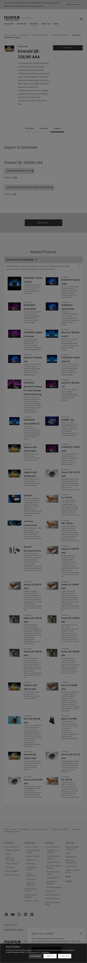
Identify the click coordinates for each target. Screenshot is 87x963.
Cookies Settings (35, 956)
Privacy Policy (45, 952)
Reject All (50, 956)
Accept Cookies (65, 956)
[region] (43, 953)
